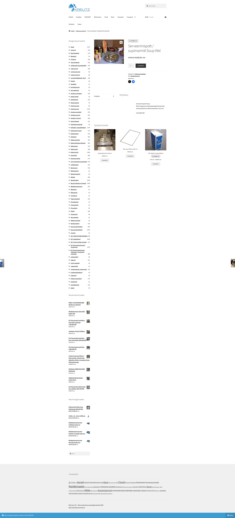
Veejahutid (74, 282)
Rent (112, 17)
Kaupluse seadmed (76, 93)
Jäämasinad (74, 69)
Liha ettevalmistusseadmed (79, 161)
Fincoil (122, 482)
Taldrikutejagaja (104, 493)
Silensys (157, 490)
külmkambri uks (120, 487)
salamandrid (74, 257)
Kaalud (73, 81)
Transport (130, 17)
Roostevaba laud (105, 490)
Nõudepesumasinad (76, 186)
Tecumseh (109, 493)
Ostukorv (71, 24)
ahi (76, 482)
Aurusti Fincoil (89, 482)
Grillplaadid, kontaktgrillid (78, 65)
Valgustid (73, 275)
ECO (117, 482)
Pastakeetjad (74, 202)
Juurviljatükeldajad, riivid (78, 78)
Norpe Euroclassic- (155, 487)
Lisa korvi (141, 66)
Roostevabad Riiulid (76, 230)
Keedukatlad (74, 99)
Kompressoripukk (152, 482)
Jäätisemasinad (75, 72)
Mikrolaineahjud (75, 174)
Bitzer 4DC (111, 482)
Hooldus (78, 17)
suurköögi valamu (77, 493)
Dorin (114, 482)
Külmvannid (74, 149)
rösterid (73, 233)
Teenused (120, 17)
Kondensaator (77, 486)
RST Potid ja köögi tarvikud (78, 242)
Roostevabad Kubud (76, 227)
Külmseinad (74, 146)
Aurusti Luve (98, 482)
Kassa (79, 24)
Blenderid (73, 56)
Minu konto (97, 17)
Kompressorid (75, 109)
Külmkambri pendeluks (108, 487)
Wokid (72, 288)
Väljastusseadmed (81, 31)
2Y (69, 482)
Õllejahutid (74, 192)
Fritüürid (73, 59)
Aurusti (80, 482)
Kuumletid (74, 155)
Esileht (71, 17)
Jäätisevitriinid (75, 75)
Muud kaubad (74, 180)
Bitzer (106, 482)
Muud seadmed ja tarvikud (78, 183)
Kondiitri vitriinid (76, 118)
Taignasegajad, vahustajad (79, 269)
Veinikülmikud (75, 285)
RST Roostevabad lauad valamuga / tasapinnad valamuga (78, 252)
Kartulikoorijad (75, 87)
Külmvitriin (135, 487)
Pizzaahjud (74, 208)
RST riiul (154, 490)
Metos (144, 487)
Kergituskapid (75, 103)
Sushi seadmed (75, 263)
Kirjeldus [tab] (97, 96)
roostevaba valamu (139, 490)
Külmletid (73, 137)
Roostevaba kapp (94, 490)
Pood (106, 17)
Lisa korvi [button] (104, 160)
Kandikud (73, 84)
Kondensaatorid (75, 115)
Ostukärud (74, 196)
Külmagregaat (90, 487)
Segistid (73, 260)
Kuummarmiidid (75, 158)
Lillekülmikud (74, 165)
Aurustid (73, 50)
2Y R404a (73, 482)
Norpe (149, 486)
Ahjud (72, 47)
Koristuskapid (75, 121)
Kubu (86, 487)
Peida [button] (231, 515)
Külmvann (130, 487)
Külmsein (126, 487)
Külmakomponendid (76, 124)
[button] (121, 42)
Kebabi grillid (74, 96)
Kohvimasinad (75, 106)
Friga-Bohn (133, 482)
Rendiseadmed (75, 223)
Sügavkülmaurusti (87, 493)
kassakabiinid (75, 90)
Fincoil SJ (127, 482)
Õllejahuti (74, 189)
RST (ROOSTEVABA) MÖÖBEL (79, 236)
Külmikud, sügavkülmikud (78, 127)
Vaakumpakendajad (76, 272)
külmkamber (96, 487)
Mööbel (73, 177)
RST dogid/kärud (75, 239)
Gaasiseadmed (75, 62)
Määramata (74, 168)
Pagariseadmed (75, 199)
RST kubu (149, 490)
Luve (140, 487)
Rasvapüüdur (74, 217)
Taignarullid (74, 266)
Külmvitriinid (74, 152)
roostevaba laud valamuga (122, 490)
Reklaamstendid (75, 220)
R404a (87, 490)
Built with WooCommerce (77, 507)
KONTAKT (88, 17)
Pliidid (72, 211)
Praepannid (74, 214)
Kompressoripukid (76, 112)
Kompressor (141, 482)
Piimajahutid (74, 205)
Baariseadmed (75, 53)
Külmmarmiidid (75, 140)
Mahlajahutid (74, 171)
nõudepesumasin (80, 490)
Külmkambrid (74, 134)
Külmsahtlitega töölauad (78, 143)
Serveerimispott (135, 76)
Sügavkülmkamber (96, 493)
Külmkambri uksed (76, 131)
